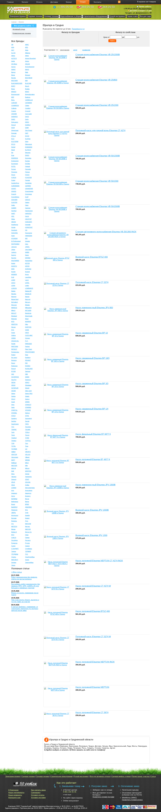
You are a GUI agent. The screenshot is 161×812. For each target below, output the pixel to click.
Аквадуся (28, 493)
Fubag (13, 180)
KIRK (12, 269)
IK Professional (16, 241)
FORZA (13, 177)
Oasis (13, 332)
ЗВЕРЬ (13, 512)
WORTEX (28, 471)
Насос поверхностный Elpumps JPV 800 (94, 308)
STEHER (28, 410)
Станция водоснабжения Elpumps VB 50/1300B (97, 156)
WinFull (13, 468)
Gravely (13, 194)
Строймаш (28, 548)
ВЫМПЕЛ (14, 507)
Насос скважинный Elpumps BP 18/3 (92, 358)
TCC (12, 427)
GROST (27, 199)
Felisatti (27, 166)
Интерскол (14, 515)
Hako (26, 205)
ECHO (27, 136)
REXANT (28, 360)
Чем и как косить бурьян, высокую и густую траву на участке (25, 601)
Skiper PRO (28, 393)
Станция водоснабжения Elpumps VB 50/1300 (96, 181)
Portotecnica (15, 352)
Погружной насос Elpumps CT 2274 (91, 282)
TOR (12, 443)
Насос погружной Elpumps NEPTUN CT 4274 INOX (99, 561)
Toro (26, 443)
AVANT (13, 69)
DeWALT (28, 125)
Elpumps (21, 22)
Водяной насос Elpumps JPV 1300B (92, 510)
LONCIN (14, 288)
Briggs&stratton (30, 94)
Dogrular (14, 133)
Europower (14, 163)
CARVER (14, 102)
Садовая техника (35, 16)
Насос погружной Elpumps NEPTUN (92, 687)
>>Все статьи (16, 572)
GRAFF (13, 188)
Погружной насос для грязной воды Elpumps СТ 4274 (100, 130)
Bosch (27, 86)
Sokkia (13, 396)
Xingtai (27, 474)
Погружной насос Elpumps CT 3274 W (93, 637)
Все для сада (145, 16)
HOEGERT (28, 222)
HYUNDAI (14, 238)
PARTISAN (14, 346)
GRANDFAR (29, 188)
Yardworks (28, 476)
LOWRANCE (29, 288)
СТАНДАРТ (15, 548)
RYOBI (13, 371)
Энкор (13, 565)
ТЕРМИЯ (28, 551)
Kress (27, 274)
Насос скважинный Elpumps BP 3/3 (91, 383)
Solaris (27, 396)
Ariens (27, 61)
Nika (26, 324)
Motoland (14, 316)
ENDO (27, 155)
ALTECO (14, 58)
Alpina (13, 55)
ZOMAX (13, 487)
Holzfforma (14, 224)
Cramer (13, 111)
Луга (26, 521)
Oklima (13, 335)
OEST (27, 332)
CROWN (14, 114)
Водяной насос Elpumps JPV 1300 (91, 535)
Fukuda (27, 180)
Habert (27, 202)
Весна (27, 499)
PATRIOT (14, 349)
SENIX (13, 385)
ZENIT (27, 479)
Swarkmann (15, 424)
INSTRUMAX (15, 244)
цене (75, 50)
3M (12, 44)
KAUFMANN (15, 260)
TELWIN (27, 429)
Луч (12, 523)
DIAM (27, 127)
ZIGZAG (27, 482)
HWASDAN (28, 235)
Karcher (13, 258)
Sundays (14, 418)
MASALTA (28, 294)
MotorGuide (28, 316)
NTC (12, 330)
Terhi (12, 432)
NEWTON (14, 324)
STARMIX (28, 407)
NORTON (28, 327)
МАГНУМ (28, 523)
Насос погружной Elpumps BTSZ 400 (92, 611)
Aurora (13, 66)
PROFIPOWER (30, 352)
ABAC (27, 44)
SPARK (27, 402)
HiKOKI (13, 222)
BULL (13, 100)
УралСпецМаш (30, 557)
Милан (13, 529)
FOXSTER (28, 177)
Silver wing (28, 391)
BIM (26, 80)
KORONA (28, 269)
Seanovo (28, 379)
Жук (26, 510)
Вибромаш (14, 501)
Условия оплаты (37, 795)
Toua (26, 446)
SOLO (13, 399)
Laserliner (28, 277)
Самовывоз (35, 792)
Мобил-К (14, 532)
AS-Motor (14, 64)
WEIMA (27, 460)
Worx (13, 474)
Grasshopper (29, 191)
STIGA (13, 415)
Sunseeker (28, 418)
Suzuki (27, 421)
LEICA (13, 283)
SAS (12, 374)
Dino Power (28, 130)
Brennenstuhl (15, 94)
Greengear (28, 194)
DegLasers (14, 122)
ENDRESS (14, 158)
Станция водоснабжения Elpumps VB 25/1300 (96, 105)
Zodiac (27, 485)
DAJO (27, 116)
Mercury (27, 302)
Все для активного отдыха (100, 776)
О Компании (13, 790)
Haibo (13, 205)
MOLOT (13, 313)
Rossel (13, 368)
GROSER (14, 199)
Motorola (14, 319)
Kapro (27, 255)
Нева (26, 535)
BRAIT (27, 91)
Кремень (14, 521)
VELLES (27, 454)
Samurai (27, 371)
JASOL (27, 247)
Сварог (27, 546)
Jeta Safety (28, 249)
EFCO (13, 144)
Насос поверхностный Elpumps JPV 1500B (95, 485)
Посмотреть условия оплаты (132, 800)
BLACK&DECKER (16, 83)
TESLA (27, 432)
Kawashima (28, 260)
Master (27, 296)
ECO (12, 138)
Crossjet (27, 111)
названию (86, 50)
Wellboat (13, 463)
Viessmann (14, 457)
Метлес (27, 526)
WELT (27, 463)
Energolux (28, 158)
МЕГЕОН (14, 526)
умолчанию (64, 50)
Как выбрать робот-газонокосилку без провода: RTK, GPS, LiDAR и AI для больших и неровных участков (25, 586)
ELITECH (28, 150)
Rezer (13, 363)
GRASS (13, 191)
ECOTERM (14, 141)
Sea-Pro (13, 379)
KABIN (27, 252)
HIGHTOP (28, 219)
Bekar (13, 75)
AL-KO (13, 53)
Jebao (13, 249)
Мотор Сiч (28, 532)
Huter (13, 235)
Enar (12, 155)
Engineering (14, 161)
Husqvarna (28, 233)
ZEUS (13, 482)
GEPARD (28, 186)
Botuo (13, 89)
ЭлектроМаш (29, 562)
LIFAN (13, 285)
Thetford (13, 438)
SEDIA (13, 382)
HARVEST (28, 213)
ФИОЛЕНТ (14, 559)
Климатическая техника (22, 33)
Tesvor (27, 435)
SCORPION (15, 377)
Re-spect (14, 357)
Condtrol (27, 108)
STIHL (27, 415)
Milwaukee (28, 307)
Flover (13, 174)
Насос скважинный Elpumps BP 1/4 (91, 409)
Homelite (27, 224)
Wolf (12, 471)
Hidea (13, 219)
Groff (26, 197)
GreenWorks (15, 197)
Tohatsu (13, 440)
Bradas (27, 89)
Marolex (13, 294)
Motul (26, 319)
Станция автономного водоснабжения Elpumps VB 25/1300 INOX (105, 232)
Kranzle (27, 271)
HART (13, 213)
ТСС (26, 554)
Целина (13, 562)
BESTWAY (14, 80)
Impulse (27, 241)
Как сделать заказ (38, 790)
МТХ (12, 535)
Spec (12, 404)
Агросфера (28, 490)
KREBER (14, 274)
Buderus (27, 97)
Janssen (14, 247)
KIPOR (27, 266)
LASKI (13, 280)
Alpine (27, 55)
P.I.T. (26, 341)
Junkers (13, 252)
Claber (27, 105)
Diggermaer (14, 130)
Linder (27, 285)
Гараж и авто (132, 16)
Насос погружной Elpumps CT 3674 (91, 712)
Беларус (28, 496)
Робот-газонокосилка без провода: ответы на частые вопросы (24, 578)
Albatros (27, 53)
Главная (13, 22)
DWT (26, 133)
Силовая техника (51, 16)
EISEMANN (28, 147)
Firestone (14, 172)
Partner (27, 346)
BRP (12, 97)
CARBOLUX (29, 100)
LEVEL (27, 283)
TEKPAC (14, 429)
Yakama (13, 476)
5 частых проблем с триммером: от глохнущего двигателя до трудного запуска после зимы (24, 608)
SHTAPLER (14, 388)
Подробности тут (78, 29)
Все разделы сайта (22, 26)
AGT (12, 50)
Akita (26, 50)
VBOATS (28, 451)
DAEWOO (14, 116)
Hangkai (13, 210)
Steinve (27, 413)
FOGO (27, 174)
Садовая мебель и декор (121, 776)
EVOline (27, 163)
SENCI (27, 382)
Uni (26, 449)
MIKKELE (14, 307)
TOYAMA (14, 449)
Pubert (13, 355)
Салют (13, 546)
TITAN (27, 438)
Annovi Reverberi (30, 58)
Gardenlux (28, 183)
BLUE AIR (28, 83)
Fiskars (27, 172)
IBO (26, 238)
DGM (13, 127)
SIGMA (13, 391)
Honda (13, 227)
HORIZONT (29, 227)
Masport (13, 296)
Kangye (13, 255)
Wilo (26, 465)
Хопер (27, 559)
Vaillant (13, 451)
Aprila (13, 61)
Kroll (12, 277)
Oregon (27, 338)
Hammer (27, 208)
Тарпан (13, 551)
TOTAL (13, 446)
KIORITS (14, 266)
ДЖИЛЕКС (28, 507)
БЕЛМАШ (14, 499)
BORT (13, 86)
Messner (14, 305)
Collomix (13, 108)
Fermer (13, 169)
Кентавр (13, 518)
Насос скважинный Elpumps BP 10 (91, 333)
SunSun (13, 421)
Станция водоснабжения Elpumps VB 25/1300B (97, 55)
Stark (13, 407)
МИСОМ (28, 529)
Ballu (26, 72)
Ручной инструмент (117, 16)
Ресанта (27, 540)
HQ (26, 230)
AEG (26, 47)
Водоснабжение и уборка (70, 16)
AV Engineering (29, 66)
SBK (26, 374)
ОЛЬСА (13, 537)
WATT (13, 460)
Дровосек (14, 510)
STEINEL (14, 413)
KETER (27, 263)
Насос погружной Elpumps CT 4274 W (93, 586)
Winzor (27, 468)
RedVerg (27, 357)
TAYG (27, 424)
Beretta (13, 78)
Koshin (13, 271)
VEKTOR (14, 454)
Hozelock (14, 230)
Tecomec (28, 427)
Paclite (13, 343)
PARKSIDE (28, 343)
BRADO (13, 91)
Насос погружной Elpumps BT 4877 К (92, 459)
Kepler (13, 263)
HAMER (13, 208)
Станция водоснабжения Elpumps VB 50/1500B (97, 206)
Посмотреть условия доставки (103, 797)
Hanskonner (29, 210)
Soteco (27, 399)
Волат (13, 504)
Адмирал (14, 493)
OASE (27, 330)
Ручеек (27, 543)
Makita (13, 291)
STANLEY (28, 404)
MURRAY (28, 321)
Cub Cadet (28, 114)
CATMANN (28, 102)
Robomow (14, 366)
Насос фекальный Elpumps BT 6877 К (93, 434)
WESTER (14, 465)
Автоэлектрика (30, 487)
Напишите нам (14, 798)
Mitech (13, 310)
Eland (13, 150)
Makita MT (28, 291)
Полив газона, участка (141, 776)
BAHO (27, 69)
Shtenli (27, 388)
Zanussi (13, 479)
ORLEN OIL (15, 341)
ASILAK (27, 64)
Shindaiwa (28, 385)
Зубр (26, 512)
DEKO (27, 122)
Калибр (27, 515)
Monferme (28, 313)
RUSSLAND (29, 368)
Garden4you (15, 183)
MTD (12, 321)
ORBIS (13, 338)
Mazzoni (27, 299)
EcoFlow (27, 138)
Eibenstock (28, 144)
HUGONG (14, 233)
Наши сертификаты (16, 792)
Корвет (27, 518)
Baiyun (13, 72)
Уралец (13, 557)
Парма (27, 537)
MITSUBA (28, 310)
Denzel (13, 125)
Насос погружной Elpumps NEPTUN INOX (95, 662)
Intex (26, 244)
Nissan (13, 327)
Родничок (14, 543)
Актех (13, 496)
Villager (27, 457)
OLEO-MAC (29, 335)
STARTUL (14, 410)
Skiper (13, 393)
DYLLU (13, 136)
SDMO (27, 377)
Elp (12, 152)
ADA (12, 47)
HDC (12, 216)
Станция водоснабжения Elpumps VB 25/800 (96, 80)
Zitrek (13, 485)
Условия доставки (38, 798)
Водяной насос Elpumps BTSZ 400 (91, 257)
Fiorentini (28, 169)
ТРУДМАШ (14, 554)
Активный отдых (19, 29)
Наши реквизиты (15, 795)
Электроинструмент (18, 16)
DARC (13, 119)
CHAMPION (15, 105)
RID (26, 363)
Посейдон (14, 540)
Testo (13, 435)
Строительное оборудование (95, 16)
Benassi (27, 75)
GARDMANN (15, 186)
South (13, 402)
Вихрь (27, 501)
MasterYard (14, 299)
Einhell (13, 147)
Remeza (13, 360)
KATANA (27, 258)
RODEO (27, 366)
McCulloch (14, 302)
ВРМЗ (27, 504)
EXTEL (13, 166)
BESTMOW (28, 78)
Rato (26, 355)
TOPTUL (28, 440)
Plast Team (28, 349)
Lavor (27, 280)
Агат (12, 490)
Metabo (27, 305)
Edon (26, 141)
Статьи (153, 776)
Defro (27, 119)
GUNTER (14, 202)
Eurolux (27, 161)
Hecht (27, 216)
